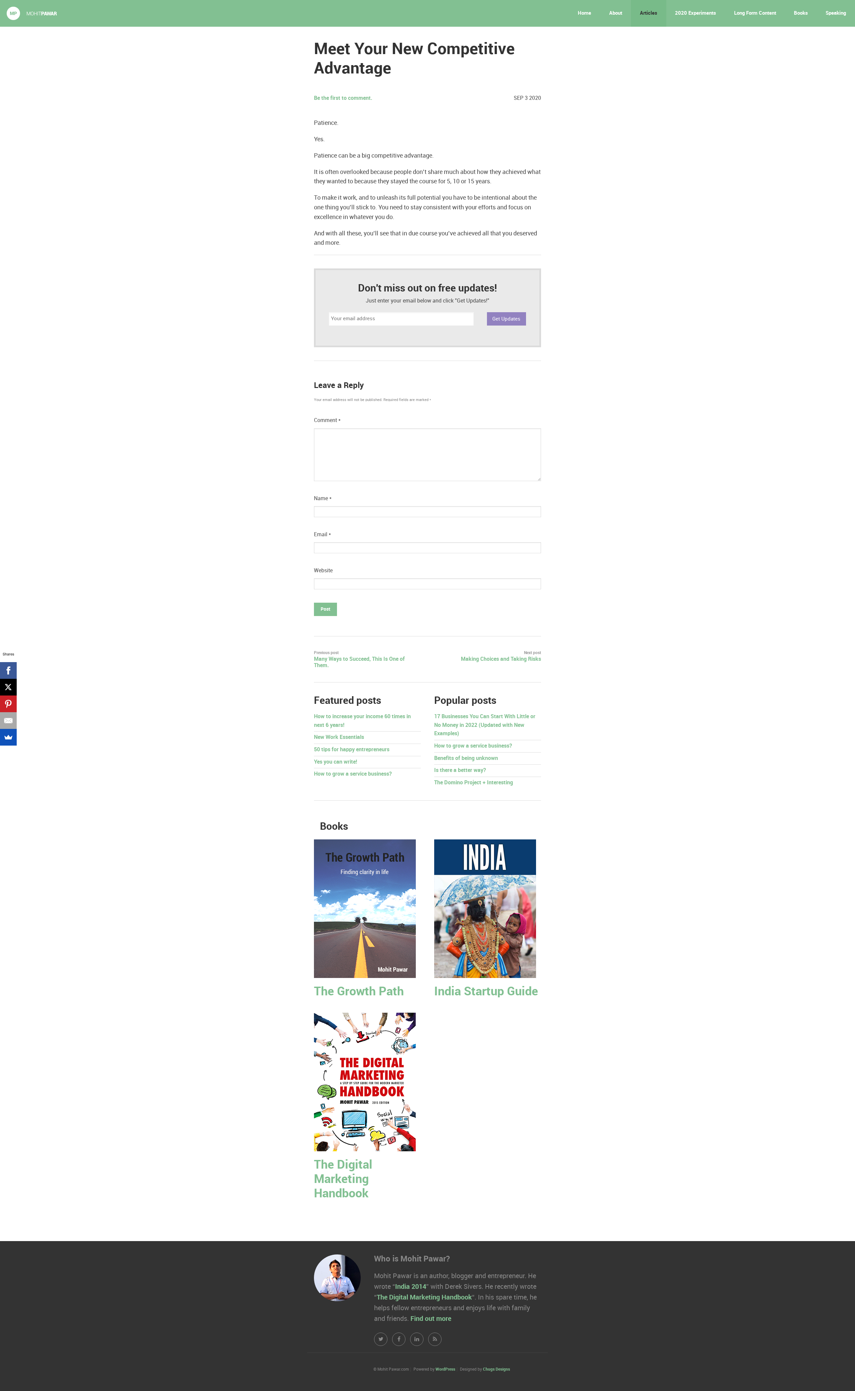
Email (322, 535)
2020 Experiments (695, 13)
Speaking (836, 13)
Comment (327, 420)
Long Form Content (755, 13)
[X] (8, 687)
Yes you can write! (335, 762)
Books (801, 13)
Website (323, 571)
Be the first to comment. (343, 98)
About (615, 13)
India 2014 (410, 1286)
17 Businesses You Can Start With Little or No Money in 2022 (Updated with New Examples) (484, 725)
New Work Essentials (339, 737)
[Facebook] (8, 670)
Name (323, 499)
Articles (648, 13)
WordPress (445, 1369)
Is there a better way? (460, 770)
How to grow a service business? (353, 774)
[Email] (8, 720)
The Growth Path (359, 991)
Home (584, 13)
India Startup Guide (486, 991)
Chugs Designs (496, 1369)
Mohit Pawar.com (32, 13)
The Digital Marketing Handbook (343, 1179)
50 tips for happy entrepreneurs (351, 750)
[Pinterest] (8, 704)
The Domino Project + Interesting (473, 783)
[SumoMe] (8, 737)
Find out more (430, 1319)
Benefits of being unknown (466, 758)
